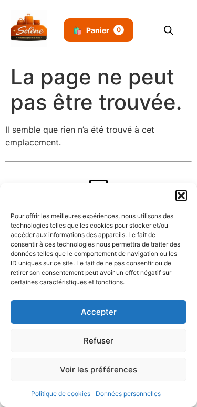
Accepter (99, 312)
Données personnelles (128, 394)
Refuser (98, 341)
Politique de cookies (60, 394)
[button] (181, 195)
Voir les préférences (98, 369)
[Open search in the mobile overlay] (168, 30)
